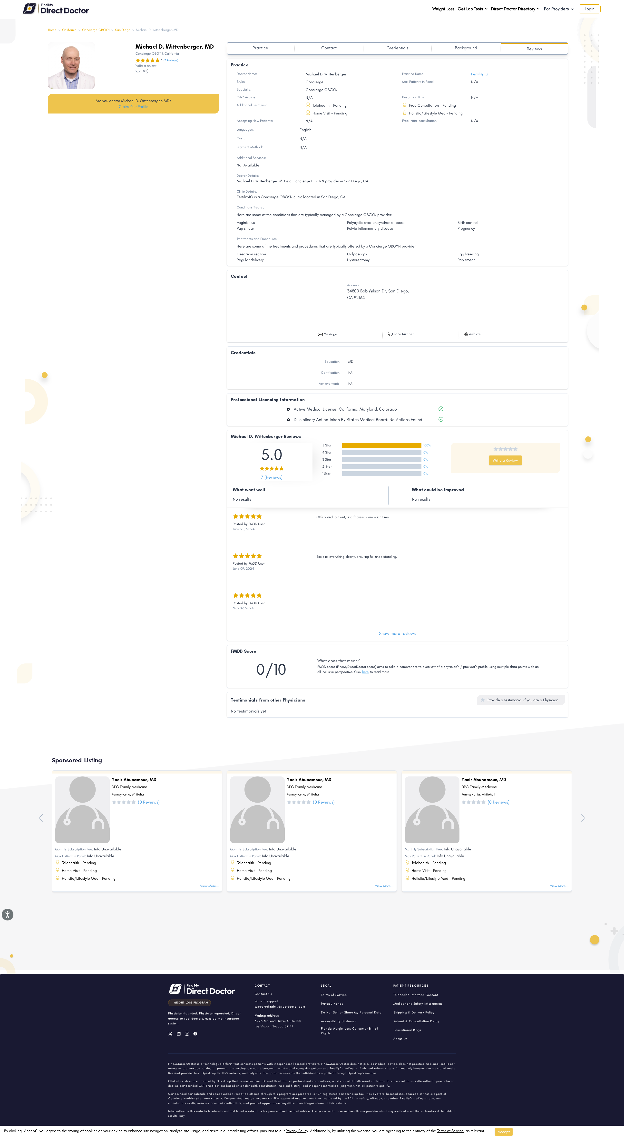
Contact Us (263, 994)
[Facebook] (195, 1034)
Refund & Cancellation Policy (416, 1021)
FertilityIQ (479, 74)
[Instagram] (187, 1034)
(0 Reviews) (149, 802)
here (365, 672)
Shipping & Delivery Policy (414, 1012)
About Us (400, 1039)
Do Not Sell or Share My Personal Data (351, 1012)
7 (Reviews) (272, 477)
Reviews (534, 49)
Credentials (397, 48)
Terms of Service (450, 1130)
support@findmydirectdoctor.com (280, 1006)
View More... (209, 886)
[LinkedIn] (178, 1034)
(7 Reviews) (171, 60)
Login (590, 8)
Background (466, 48)
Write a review (146, 65)
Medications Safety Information (417, 1003)
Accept (504, 1131)
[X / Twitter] (170, 1034)
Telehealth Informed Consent (415, 995)
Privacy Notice (332, 1003)
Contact (329, 48)
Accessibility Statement (339, 1021)
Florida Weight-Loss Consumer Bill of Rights (349, 1031)
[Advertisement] (133, 155)
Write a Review (505, 460)
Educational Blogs (407, 1030)
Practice (260, 48)
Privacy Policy (297, 1130)
